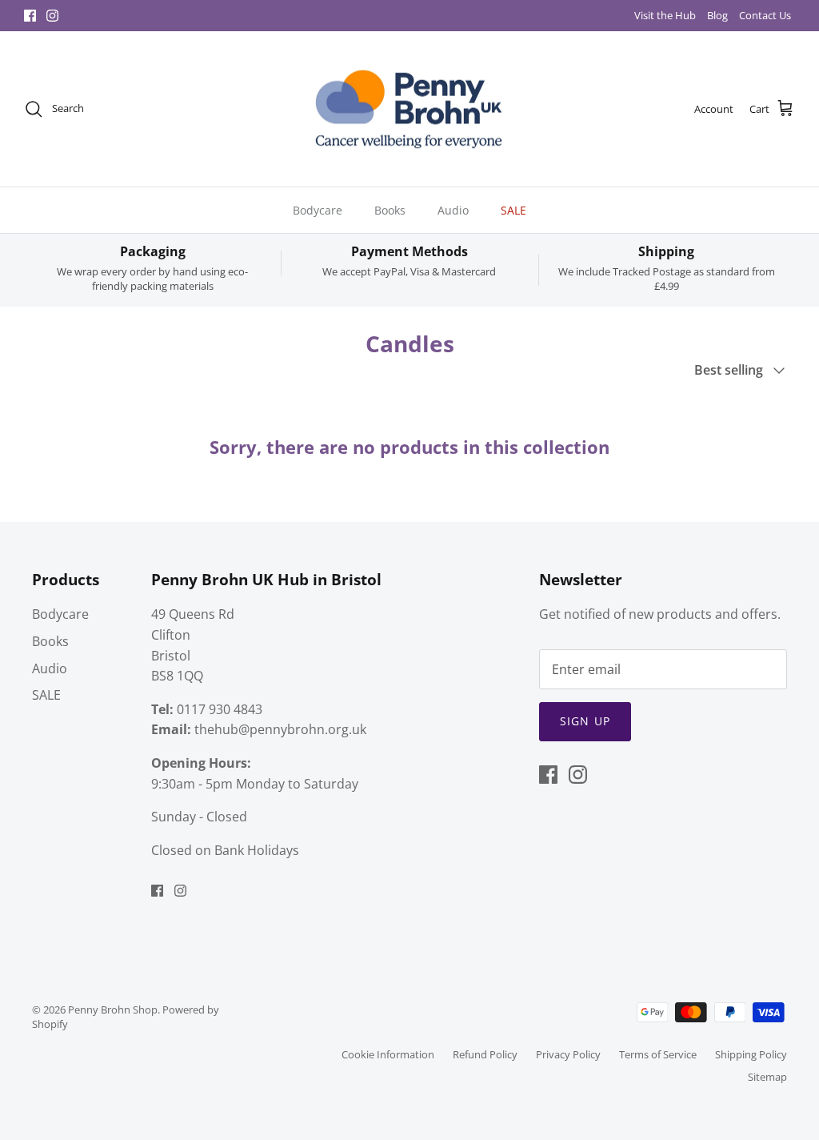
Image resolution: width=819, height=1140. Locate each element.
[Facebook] (30, 16)
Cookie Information (388, 1054)
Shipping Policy (751, 1054)
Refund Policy (485, 1054)
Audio (453, 210)
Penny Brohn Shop (113, 1009)
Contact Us (765, 15)
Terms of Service (658, 1054)
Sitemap (767, 1077)
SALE (513, 210)
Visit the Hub (665, 15)
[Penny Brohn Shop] (409, 109)
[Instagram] (52, 16)
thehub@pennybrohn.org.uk (280, 729)
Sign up (585, 721)
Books (390, 210)
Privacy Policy (568, 1054)
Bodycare (317, 210)
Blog (717, 15)
